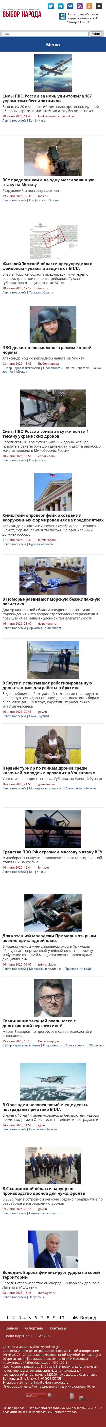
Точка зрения (76, 1045)
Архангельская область (46, 628)
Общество (96, 1045)
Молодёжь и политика (45, 788)
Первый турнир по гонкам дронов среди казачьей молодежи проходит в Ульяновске (48, 770)
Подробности (53, 368)
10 (61, 1318)
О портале (34, 1328)
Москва (54, 200)
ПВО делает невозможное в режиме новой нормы (47, 350)
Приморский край (78, 969)
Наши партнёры (18, 1335)
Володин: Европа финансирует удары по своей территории (51, 1275)
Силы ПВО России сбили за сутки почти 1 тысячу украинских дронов (45, 434)
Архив (44, 1335)
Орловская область (43, 1129)
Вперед (88, 1318)
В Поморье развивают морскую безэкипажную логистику (51, 601)
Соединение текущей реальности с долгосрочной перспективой (39, 1023)
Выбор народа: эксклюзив (21, 368)
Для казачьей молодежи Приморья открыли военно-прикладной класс (49, 938)
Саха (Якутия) (39, 716)
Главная (11, 1328)
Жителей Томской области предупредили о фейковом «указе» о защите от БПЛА (47, 266)
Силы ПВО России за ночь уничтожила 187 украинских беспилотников (47, 98)
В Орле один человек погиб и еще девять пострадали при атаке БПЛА (45, 1107)
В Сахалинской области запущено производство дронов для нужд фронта (43, 1191)
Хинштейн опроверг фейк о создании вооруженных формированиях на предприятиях (53, 518)
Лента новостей (14, 120)
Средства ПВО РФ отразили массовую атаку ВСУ (52, 852)
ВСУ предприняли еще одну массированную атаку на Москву (48, 182)
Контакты (58, 1328)
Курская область (41, 544)
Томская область (41, 292)
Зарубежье (37, 1297)
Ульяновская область (80, 788)
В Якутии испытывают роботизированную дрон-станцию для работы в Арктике (47, 685)
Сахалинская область (44, 1213)
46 (75, 1318)
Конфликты (37, 120)
